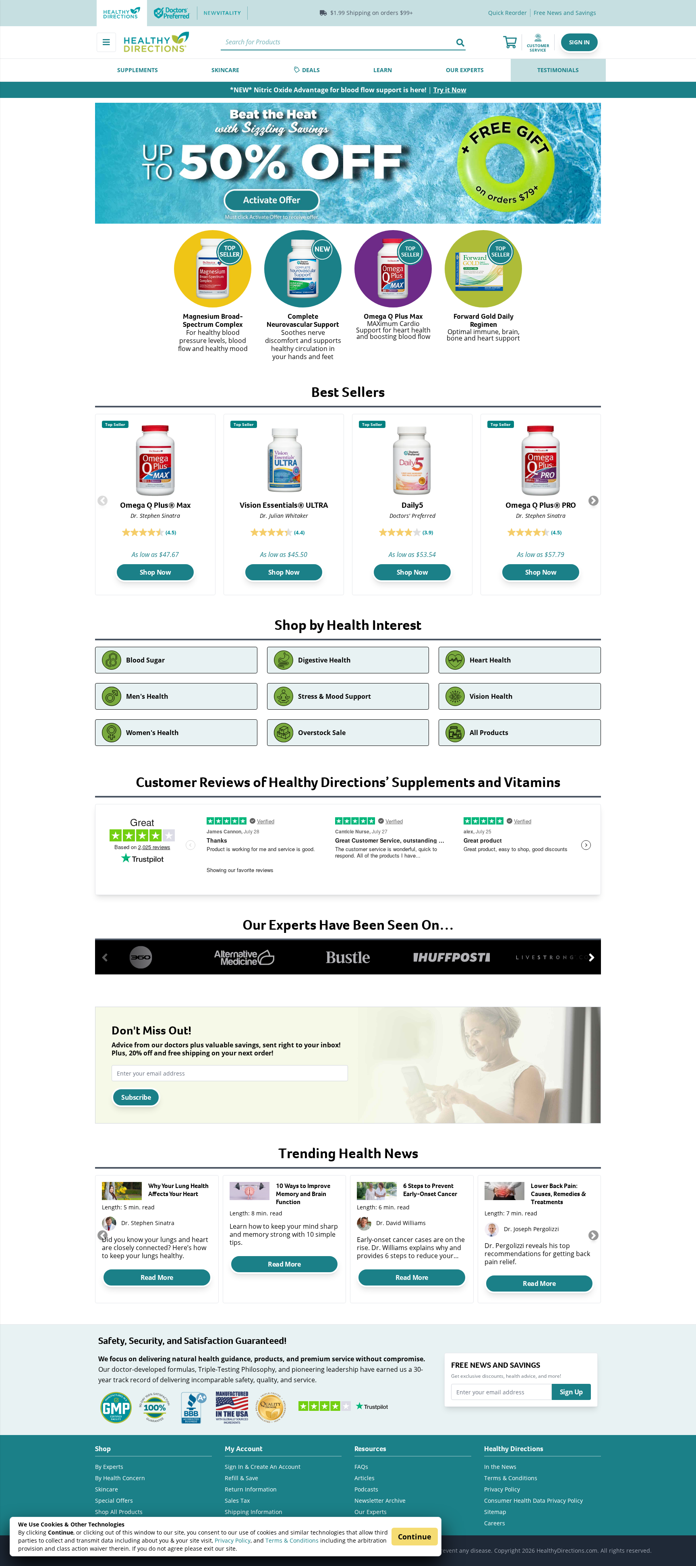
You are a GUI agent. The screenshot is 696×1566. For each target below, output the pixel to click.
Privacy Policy (233, 1540)
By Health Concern (120, 1478)
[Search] (460, 42)
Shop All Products (119, 1512)
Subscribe (136, 1097)
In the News (500, 1466)
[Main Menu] (106, 42)
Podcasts (366, 1489)
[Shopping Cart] (510, 42)
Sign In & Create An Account (262, 1466)
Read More (157, 1277)
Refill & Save (241, 1478)
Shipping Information (253, 1512)
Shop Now (155, 572)
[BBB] (193, 1407)
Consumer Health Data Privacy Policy (533, 1500)
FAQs (361, 1466)
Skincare (106, 1489)
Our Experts (370, 1512)
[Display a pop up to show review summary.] (184, 533)
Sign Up (571, 1391)
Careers (494, 1523)
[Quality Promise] (270, 1407)
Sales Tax (237, 1500)
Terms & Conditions (292, 1540)
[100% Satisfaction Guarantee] (154, 1407)
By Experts (109, 1466)
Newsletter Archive (380, 1500)
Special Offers (114, 1500)
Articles (364, 1478)
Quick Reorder (507, 13)
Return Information (251, 1489)
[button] (579, 42)
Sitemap (495, 1512)
